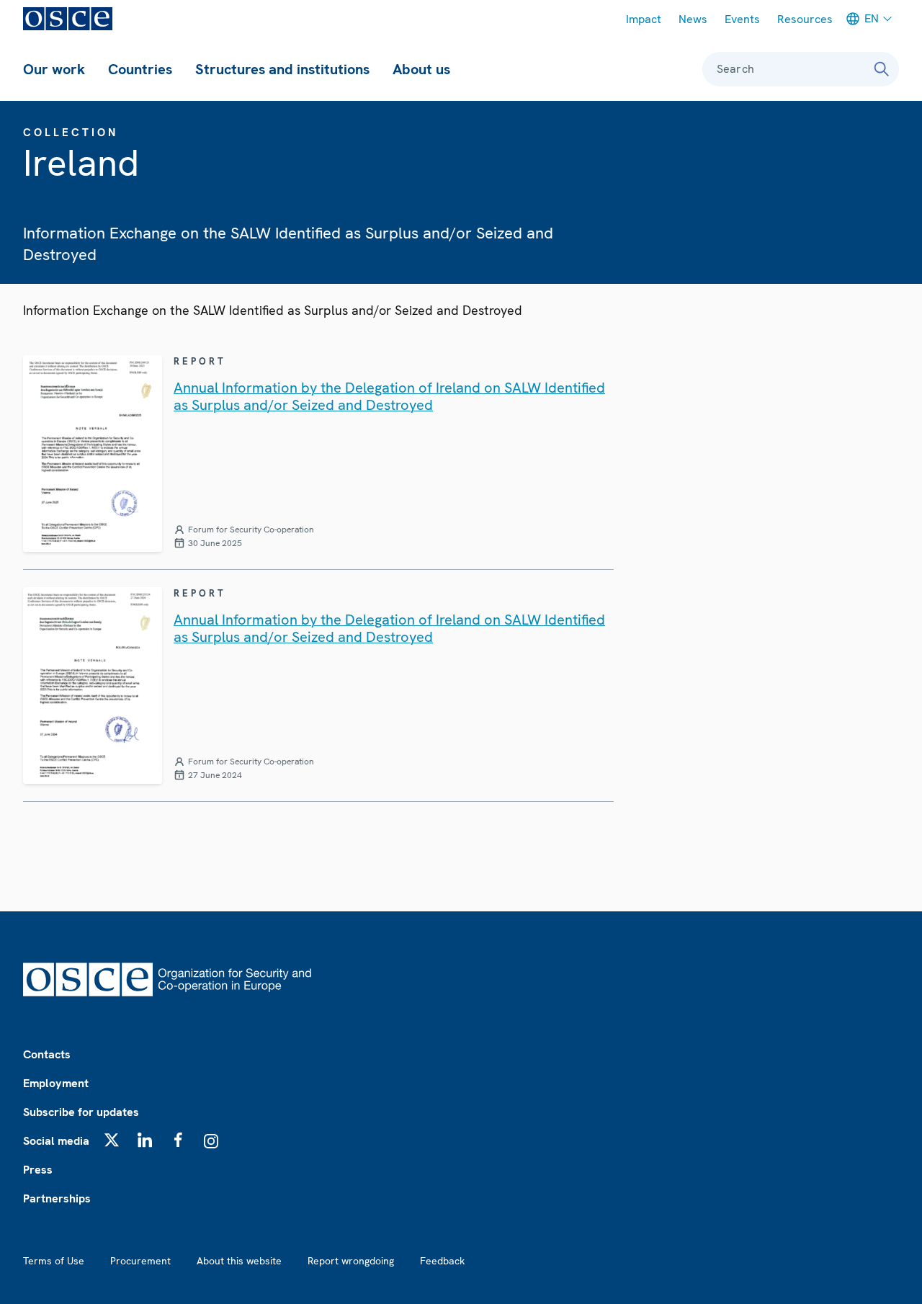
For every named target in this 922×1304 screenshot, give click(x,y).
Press (38, 1169)
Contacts (47, 1054)
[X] (111, 1140)
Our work (54, 69)
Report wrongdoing (351, 1260)
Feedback (442, 1260)
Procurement (140, 1260)
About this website (239, 1260)
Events (742, 19)
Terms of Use (53, 1260)
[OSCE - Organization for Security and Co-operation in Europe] (67, 18)
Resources (805, 19)
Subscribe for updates (81, 1112)
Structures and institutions (282, 69)
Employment (56, 1083)
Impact (643, 19)
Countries (140, 69)
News (693, 19)
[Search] (881, 69)
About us (421, 69)
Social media (56, 1140)
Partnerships (57, 1198)
